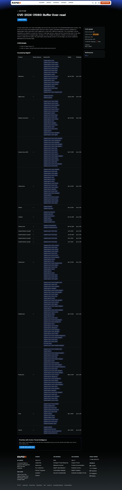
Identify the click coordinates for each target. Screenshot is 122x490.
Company (70, 2)
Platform (41, 2)
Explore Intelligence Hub (27, 447)
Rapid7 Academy (75, 470)
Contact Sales (21, 479)
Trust (44, 485)
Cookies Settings (68, 485)
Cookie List (49, 485)
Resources (56, 2)
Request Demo (105, 2)
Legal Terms (25, 485)
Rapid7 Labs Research (59, 468)
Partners (63, 2)
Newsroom (38, 465)
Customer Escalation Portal (78, 473)
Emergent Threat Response (60, 462)
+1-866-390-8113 (94, 459)
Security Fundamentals (59, 473)
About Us (37, 460)
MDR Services (21, 466)
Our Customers (39, 468)
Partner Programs (40, 470)
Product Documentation (77, 465)
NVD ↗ (86, 55)
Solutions (19, 468)
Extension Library (76, 468)
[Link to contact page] (95, 3)
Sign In (73, 460)
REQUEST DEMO (22, 19)
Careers (37, 475)
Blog (54, 460)
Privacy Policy (32, 485)
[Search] (92, 3)
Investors (37, 473)
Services (49, 2)
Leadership (38, 462)
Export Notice (39, 485)
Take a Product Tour (22, 476)
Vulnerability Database (59, 470)
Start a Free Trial (21, 474)
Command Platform (22, 463)
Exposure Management (23, 464)
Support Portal (75, 462)
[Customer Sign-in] (98, 3)
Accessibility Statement (58, 485)
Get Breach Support (22, 478)
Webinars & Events (58, 465)
